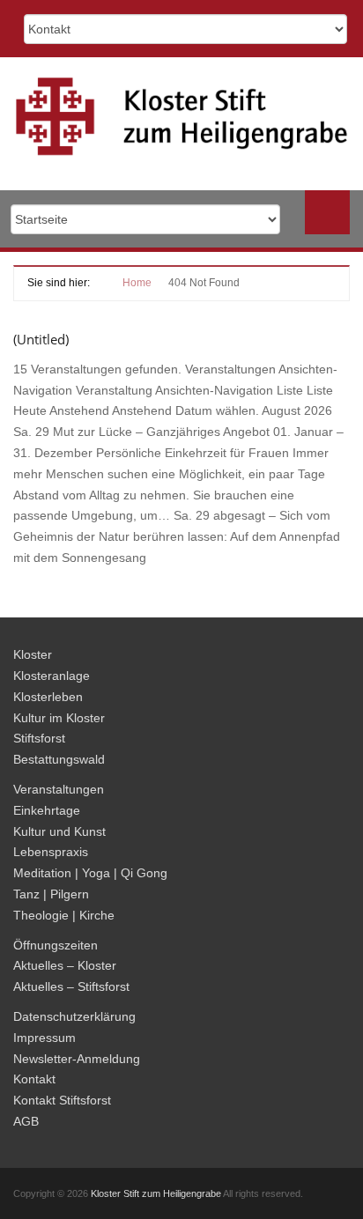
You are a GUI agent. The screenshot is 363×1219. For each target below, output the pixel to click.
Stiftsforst (39, 738)
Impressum (44, 1038)
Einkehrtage (46, 810)
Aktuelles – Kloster (64, 965)
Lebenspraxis (50, 852)
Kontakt (34, 1079)
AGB (26, 1121)
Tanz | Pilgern (51, 894)
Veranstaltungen (58, 789)
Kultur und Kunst (59, 831)
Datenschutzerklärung (74, 1016)
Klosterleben (48, 697)
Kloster (32, 654)
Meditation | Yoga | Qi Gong (90, 873)
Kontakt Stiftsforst (62, 1100)
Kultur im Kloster (59, 718)
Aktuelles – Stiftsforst (71, 986)
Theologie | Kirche (64, 915)
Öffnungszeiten (55, 945)
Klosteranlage (51, 676)
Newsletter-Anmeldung (76, 1059)
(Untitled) (41, 339)
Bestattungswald (59, 759)
